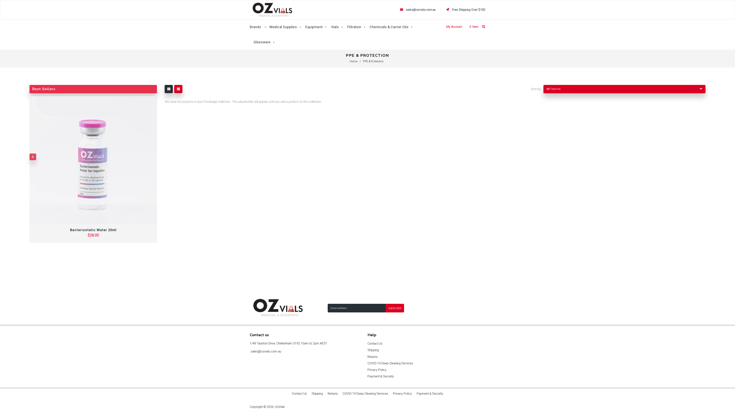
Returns (373, 357)
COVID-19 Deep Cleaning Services (390, 363)
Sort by (536, 89)
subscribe (394, 308)
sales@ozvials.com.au (421, 10)
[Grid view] (169, 89)
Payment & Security (381, 376)
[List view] (178, 89)
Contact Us (375, 343)
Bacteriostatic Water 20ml (93, 230)
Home (353, 61)
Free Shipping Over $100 (468, 10)
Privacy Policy (377, 370)
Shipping (373, 350)
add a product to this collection (301, 102)
